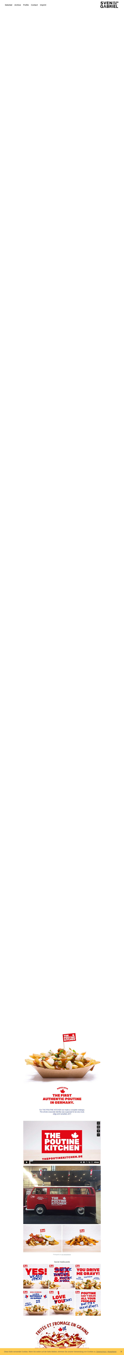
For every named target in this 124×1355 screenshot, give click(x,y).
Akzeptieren (112, 1351)
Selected (8, 5)
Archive (17, 5)
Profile (26, 5)
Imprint (43, 5)
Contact (34, 5)
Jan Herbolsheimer (66, 1254)
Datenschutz (101, 1351)
